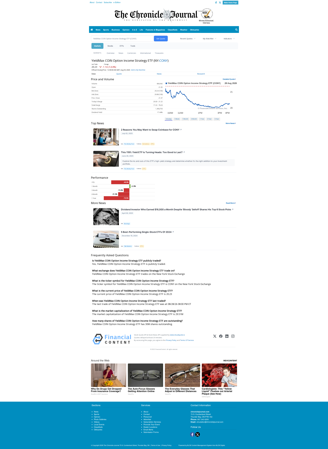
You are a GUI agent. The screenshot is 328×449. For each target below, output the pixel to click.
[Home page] (164, 15)
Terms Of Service (187, 340)
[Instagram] (232, 339)
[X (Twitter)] (214, 339)
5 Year (217, 119)
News (121, 53)
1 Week (176, 119)
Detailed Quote (229, 79)
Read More (230, 203)
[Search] (236, 29)
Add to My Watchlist (138, 70)
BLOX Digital (220, 445)
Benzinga (127, 223)
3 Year (209, 119)
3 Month (194, 119)
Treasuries (159, 53)
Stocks (110, 46)
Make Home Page (230, 2)
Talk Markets (128, 246)
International (145, 53)
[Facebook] (220, 339)
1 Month (185, 119)
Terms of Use (155, 445)
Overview (110, 53)
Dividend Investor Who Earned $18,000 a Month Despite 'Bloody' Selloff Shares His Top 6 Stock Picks (177, 209)
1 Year (202, 119)
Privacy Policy (171, 340)
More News (230, 123)
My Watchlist (208, 38)
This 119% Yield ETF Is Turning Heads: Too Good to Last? (153, 152)
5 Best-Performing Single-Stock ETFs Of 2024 (147, 232)
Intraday (168, 119)
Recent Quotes (186, 38)
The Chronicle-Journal (111, 445)
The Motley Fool (129, 144)
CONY (163, 60)
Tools (132, 46)
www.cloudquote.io (177, 335)
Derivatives (146, 144)
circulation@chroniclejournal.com (210, 422)
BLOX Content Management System (199, 445)
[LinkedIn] (226, 339)
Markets (97, 46)
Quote (119, 74)
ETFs (122, 46)
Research (201, 74)
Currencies (131, 53)
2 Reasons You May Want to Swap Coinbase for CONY (151, 129)
